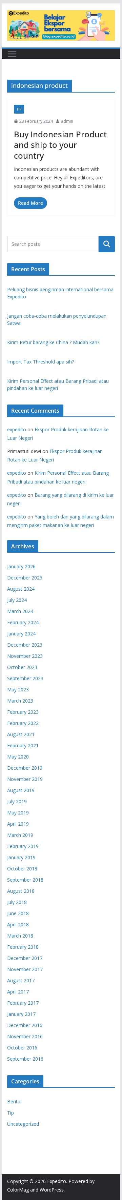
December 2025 (24, 577)
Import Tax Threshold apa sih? (40, 361)
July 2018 (17, 902)
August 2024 (21, 589)
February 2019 (23, 846)
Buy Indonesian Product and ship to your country (60, 145)
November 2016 (25, 1036)
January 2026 (21, 566)
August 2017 (21, 980)
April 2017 (18, 991)
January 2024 (21, 633)
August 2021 (21, 734)
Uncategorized (23, 1124)
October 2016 (22, 1047)
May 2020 (18, 756)
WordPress (52, 1189)
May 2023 (18, 689)
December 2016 (24, 1025)
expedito (16, 429)
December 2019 (24, 768)
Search (107, 244)
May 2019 (18, 812)
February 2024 (23, 622)
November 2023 (25, 656)
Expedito (56, 1181)
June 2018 (18, 913)
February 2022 (23, 723)
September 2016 (25, 1059)
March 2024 (20, 611)
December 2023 (24, 645)
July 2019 (17, 801)
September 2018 (25, 880)
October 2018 (22, 868)
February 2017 (23, 1003)
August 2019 (21, 790)
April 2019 (18, 824)
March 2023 (20, 700)
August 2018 (21, 891)
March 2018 (20, 935)
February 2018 (23, 947)
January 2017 (21, 1014)
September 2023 (25, 678)
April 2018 (18, 924)
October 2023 (22, 667)
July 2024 (17, 600)
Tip (19, 109)
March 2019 (20, 835)
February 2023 (23, 712)
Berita (13, 1101)
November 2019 (25, 779)
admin (67, 121)
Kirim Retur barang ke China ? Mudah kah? (53, 342)
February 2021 (23, 745)
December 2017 (24, 958)
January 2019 (21, 857)
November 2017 (25, 969)
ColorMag (18, 1189)
